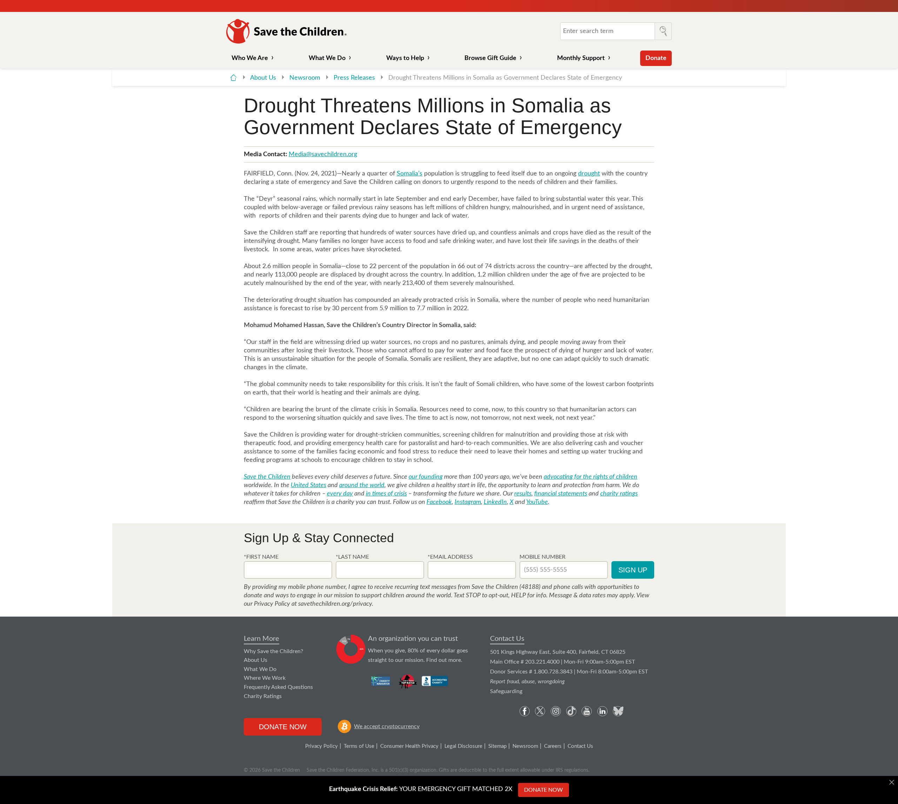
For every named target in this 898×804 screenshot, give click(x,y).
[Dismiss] (891, 782)
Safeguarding (506, 691)
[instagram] (556, 711)
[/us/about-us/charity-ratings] (381, 681)
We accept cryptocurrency (387, 726)
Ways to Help (405, 58)
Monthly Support (581, 58)
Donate (655, 58)
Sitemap (497, 746)
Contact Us (507, 638)
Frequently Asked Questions (278, 687)
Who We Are (250, 58)
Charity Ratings (263, 696)
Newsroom (305, 78)
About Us (264, 78)
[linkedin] (602, 711)
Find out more (443, 660)
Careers (553, 746)
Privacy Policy (321, 746)
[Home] (233, 77)
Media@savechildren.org (323, 154)
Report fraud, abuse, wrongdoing (527, 681)
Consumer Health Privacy (409, 746)
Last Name (353, 557)
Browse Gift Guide (490, 58)
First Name (262, 557)
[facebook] (525, 711)
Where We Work (265, 678)
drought (589, 174)
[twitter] (540, 711)
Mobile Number (542, 557)
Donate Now (283, 727)
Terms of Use (359, 746)
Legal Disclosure (463, 746)
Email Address (451, 557)
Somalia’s (409, 174)
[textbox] (288, 570)
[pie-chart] (351, 649)
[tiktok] (571, 711)
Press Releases (355, 78)
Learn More (261, 638)
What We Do (327, 58)
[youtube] (587, 711)
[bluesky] (618, 711)
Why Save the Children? (273, 651)
